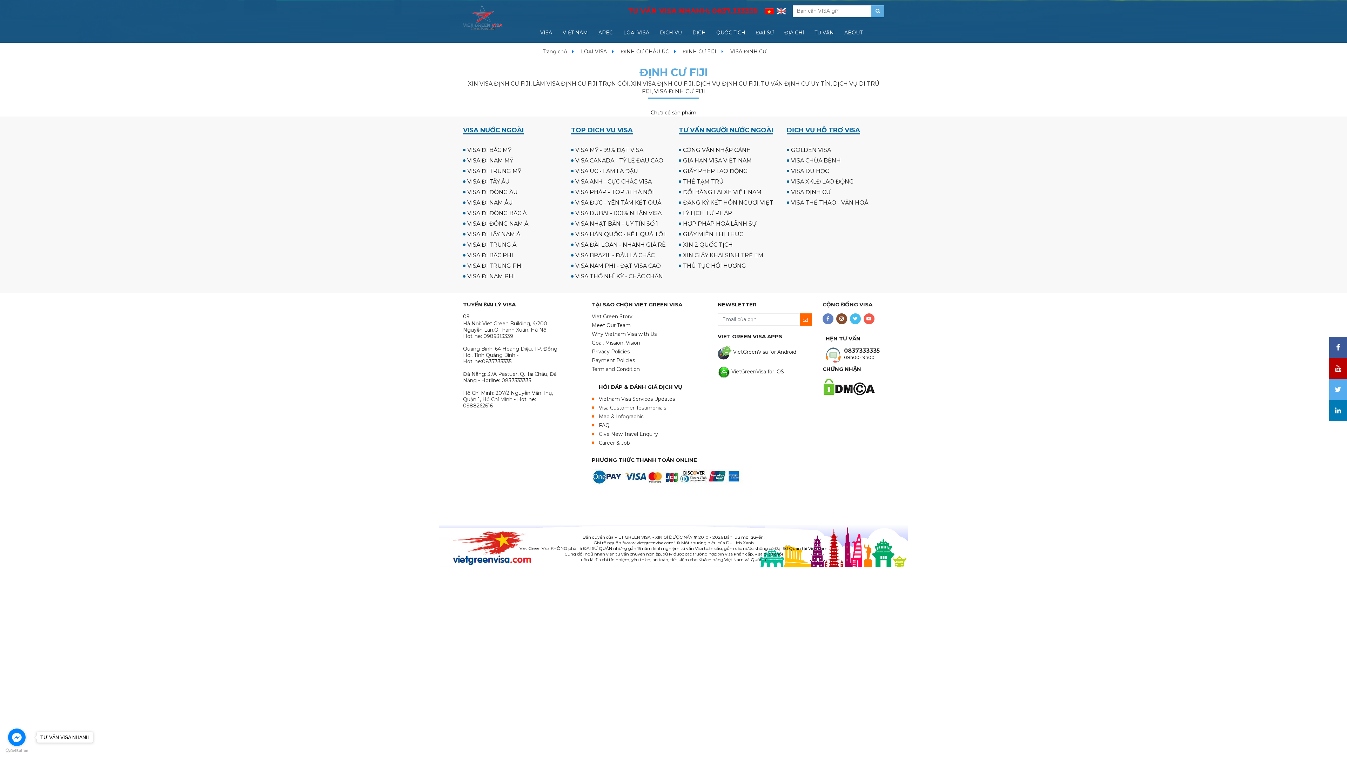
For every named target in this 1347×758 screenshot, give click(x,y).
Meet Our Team (611, 325)
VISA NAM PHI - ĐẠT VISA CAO (618, 265)
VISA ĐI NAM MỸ (490, 160)
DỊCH (699, 32)
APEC (605, 32)
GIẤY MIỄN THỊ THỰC (713, 234)
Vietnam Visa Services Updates (637, 399)
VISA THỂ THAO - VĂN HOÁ (829, 202)
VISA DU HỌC (810, 171)
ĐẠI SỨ (765, 32)
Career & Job (614, 443)
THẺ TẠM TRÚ (703, 181)
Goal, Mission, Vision (616, 343)
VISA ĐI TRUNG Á (491, 244)
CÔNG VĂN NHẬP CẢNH (717, 150)
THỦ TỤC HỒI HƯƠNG (714, 265)
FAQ (604, 425)
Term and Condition (616, 369)
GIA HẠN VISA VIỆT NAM (717, 160)
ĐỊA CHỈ (794, 32)
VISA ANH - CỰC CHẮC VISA (613, 181)
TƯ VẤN (824, 32)
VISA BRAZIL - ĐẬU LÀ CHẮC (615, 255)
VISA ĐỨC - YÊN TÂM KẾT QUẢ (618, 202)
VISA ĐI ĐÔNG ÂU (492, 192)
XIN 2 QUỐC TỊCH (708, 244)
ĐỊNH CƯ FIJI (699, 51)
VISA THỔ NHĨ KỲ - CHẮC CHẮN (619, 276)
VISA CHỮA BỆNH (816, 160)
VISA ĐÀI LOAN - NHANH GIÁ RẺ (620, 244)
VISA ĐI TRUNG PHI (495, 265)
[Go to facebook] (17, 737)
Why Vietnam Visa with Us (624, 334)
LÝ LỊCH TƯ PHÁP (707, 213)
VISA (546, 32)
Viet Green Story (612, 316)
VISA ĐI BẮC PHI (490, 255)
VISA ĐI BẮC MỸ (489, 150)
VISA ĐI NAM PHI (491, 276)
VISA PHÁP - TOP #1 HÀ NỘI (614, 192)
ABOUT (853, 32)
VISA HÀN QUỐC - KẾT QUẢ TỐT (621, 234)
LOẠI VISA (636, 32)
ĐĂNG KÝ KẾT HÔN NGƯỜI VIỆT (728, 202)
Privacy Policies (611, 351)
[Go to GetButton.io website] (17, 751)
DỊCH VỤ (671, 32)
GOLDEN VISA (811, 150)
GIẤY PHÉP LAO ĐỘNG (715, 171)
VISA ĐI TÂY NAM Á (493, 234)
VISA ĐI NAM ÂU (490, 202)
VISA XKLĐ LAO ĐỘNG (822, 181)
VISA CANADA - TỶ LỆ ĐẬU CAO (619, 160)
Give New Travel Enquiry (628, 434)
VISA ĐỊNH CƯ (811, 192)
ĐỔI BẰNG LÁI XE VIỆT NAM (722, 192)
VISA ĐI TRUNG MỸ (494, 171)
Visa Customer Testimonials (632, 408)
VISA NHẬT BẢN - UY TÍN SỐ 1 (616, 223)
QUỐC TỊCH (730, 32)
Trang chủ (555, 51)
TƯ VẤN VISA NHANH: (693, 11)
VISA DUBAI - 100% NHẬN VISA (618, 213)
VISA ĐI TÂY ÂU (488, 181)
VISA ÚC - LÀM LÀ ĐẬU (606, 171)
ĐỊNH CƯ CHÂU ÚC (645, 51)
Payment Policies (613, 360)
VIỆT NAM (575, 32)
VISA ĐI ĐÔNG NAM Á (497, 223)
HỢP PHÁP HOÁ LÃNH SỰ (720, 223)
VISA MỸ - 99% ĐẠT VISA (609, 150)
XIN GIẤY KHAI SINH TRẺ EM (723, 255)
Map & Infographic (621, 416)
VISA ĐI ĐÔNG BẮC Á (497, 213)
